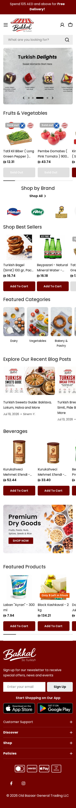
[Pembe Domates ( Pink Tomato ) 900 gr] (54, 133)
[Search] (67, 39)
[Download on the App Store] (19, 708)
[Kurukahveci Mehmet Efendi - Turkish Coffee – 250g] (54, 451)
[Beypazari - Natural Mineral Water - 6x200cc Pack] (53, 247)
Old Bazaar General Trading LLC (43, 795)
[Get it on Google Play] (55, 708)
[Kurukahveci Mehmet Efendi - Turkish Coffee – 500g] (19, 451)
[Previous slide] (23, 97)
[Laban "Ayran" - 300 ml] (19, 587)
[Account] (62, 24)
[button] (29, 98)
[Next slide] (52, 97)
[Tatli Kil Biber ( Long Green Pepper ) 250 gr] (19, 133)
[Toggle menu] (5, 24)
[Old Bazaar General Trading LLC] (38, 529)
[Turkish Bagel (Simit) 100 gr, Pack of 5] (19, 247)
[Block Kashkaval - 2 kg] (54, 587)
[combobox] (38, 40)
